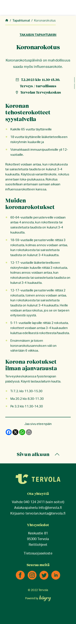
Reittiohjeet (38, 544)
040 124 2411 (34, 502)
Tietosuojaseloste (38, 553)
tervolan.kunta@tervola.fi (46, 513)
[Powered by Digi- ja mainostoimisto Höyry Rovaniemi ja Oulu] (38, 596)
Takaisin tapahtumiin (38, 35)
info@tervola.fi (50, 507)
